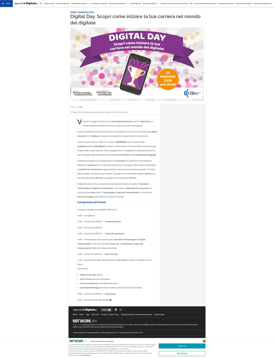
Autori (81, 315)
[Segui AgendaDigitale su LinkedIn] (116, 310)
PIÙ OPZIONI (182, 353)
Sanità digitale (135, 3)
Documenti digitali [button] (149, 3)
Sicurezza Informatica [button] (117, 3)
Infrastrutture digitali (244, 3)
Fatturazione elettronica (262, 3)
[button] (6, 3)
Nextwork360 (77, 324)
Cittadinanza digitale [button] (79, 3)
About (75, 315)
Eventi (80, 107)
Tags (87, 315)
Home (72, 107)
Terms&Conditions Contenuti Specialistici (136, 315)
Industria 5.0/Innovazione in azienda (174, 3)
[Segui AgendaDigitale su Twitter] (120, 310)
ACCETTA (182, 346)
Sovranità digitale (62, 3)
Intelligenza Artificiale (99, 3)
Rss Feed (95, 315)
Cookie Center (159, 315)
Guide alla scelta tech (226, 3)
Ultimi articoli (49, 3)
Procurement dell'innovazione (205, 3)
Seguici (105, 310)
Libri (191, 3)
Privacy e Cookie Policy (110, 315)
